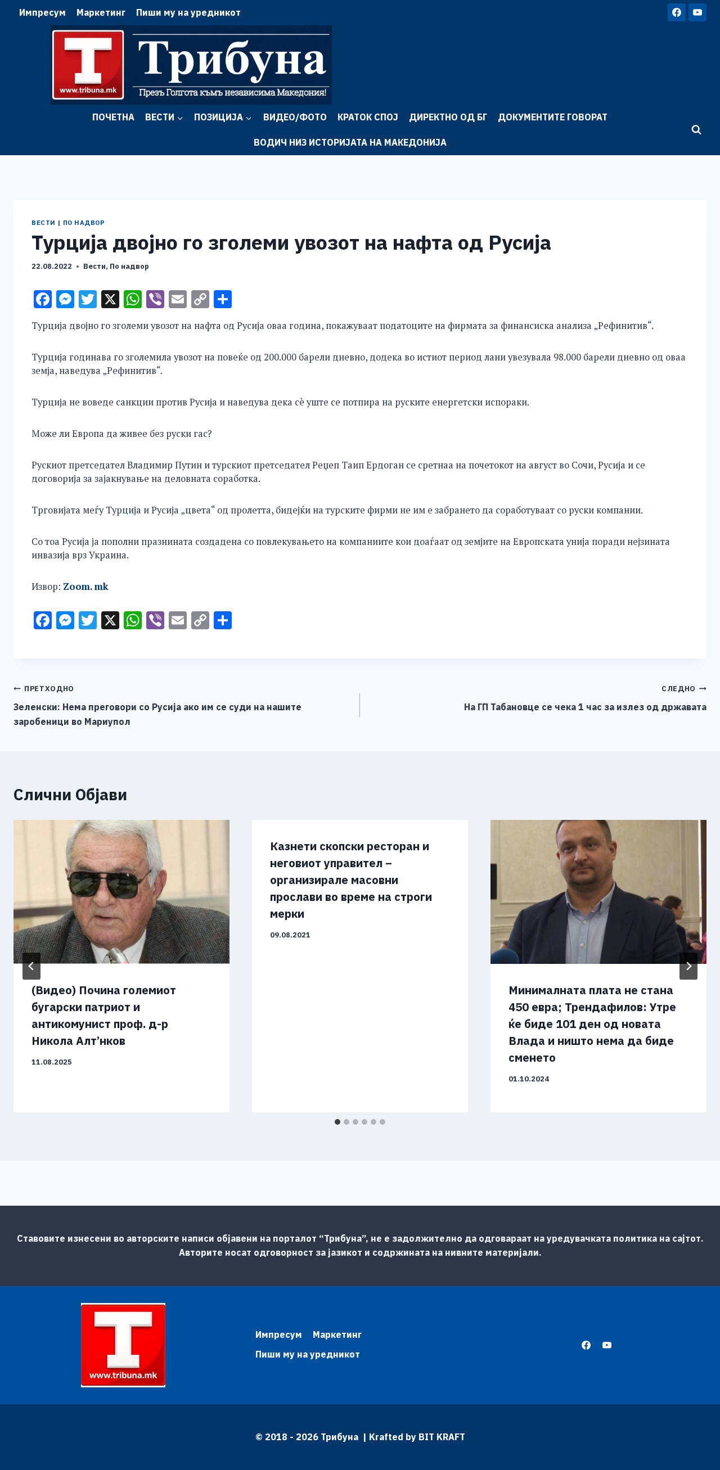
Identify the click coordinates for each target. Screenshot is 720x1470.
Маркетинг (100, 12)
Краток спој (368, 117)
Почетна (113, 117)
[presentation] (122, 892)
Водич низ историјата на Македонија (350, 142)
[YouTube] (697, 12)
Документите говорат (553, 117)
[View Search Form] (696, 130)
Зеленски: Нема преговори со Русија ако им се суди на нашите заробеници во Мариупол (158, 705)
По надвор (84, 223)
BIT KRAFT (441, 1436)
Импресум (42, 12)
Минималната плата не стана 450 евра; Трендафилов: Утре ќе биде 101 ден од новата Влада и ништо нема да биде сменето (592, 1023)
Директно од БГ (448, 117)
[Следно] (689, 966)
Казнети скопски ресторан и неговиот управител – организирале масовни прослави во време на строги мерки (351, 879)
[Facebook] (677, 12)
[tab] (337, 1122)
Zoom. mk (85, 586)
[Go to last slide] (31, 966)
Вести (44, 223)
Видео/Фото (295, 117)
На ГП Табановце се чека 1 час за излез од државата (585, 698)
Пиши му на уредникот (188, 12)
